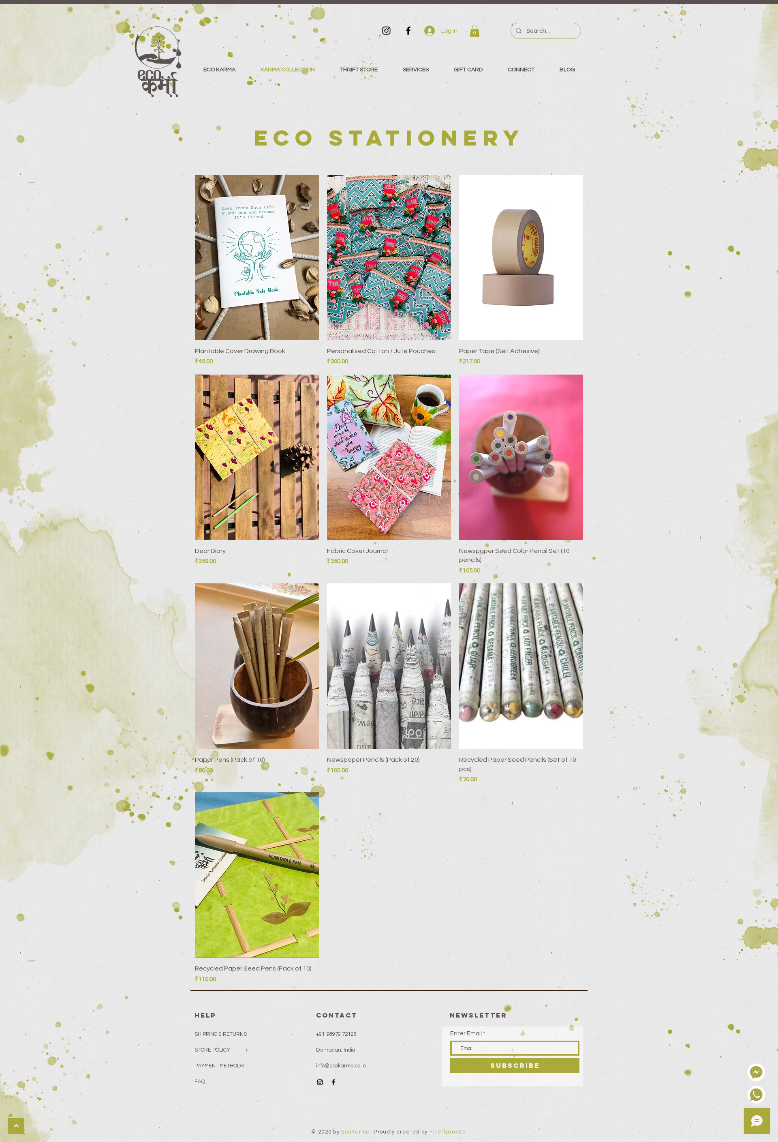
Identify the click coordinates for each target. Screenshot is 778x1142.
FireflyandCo (448, 1132)
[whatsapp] (756, 1095)
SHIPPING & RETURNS (220, 1034)
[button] (475, 31)
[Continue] (16, 1126)
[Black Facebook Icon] (408, 30)
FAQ (199, 1081)
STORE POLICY (212, 1050)
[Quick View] (257, 257)
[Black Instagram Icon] (386, 30)
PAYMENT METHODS (219, 1066)
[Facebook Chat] (756, 1072)
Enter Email (466, 1034)
